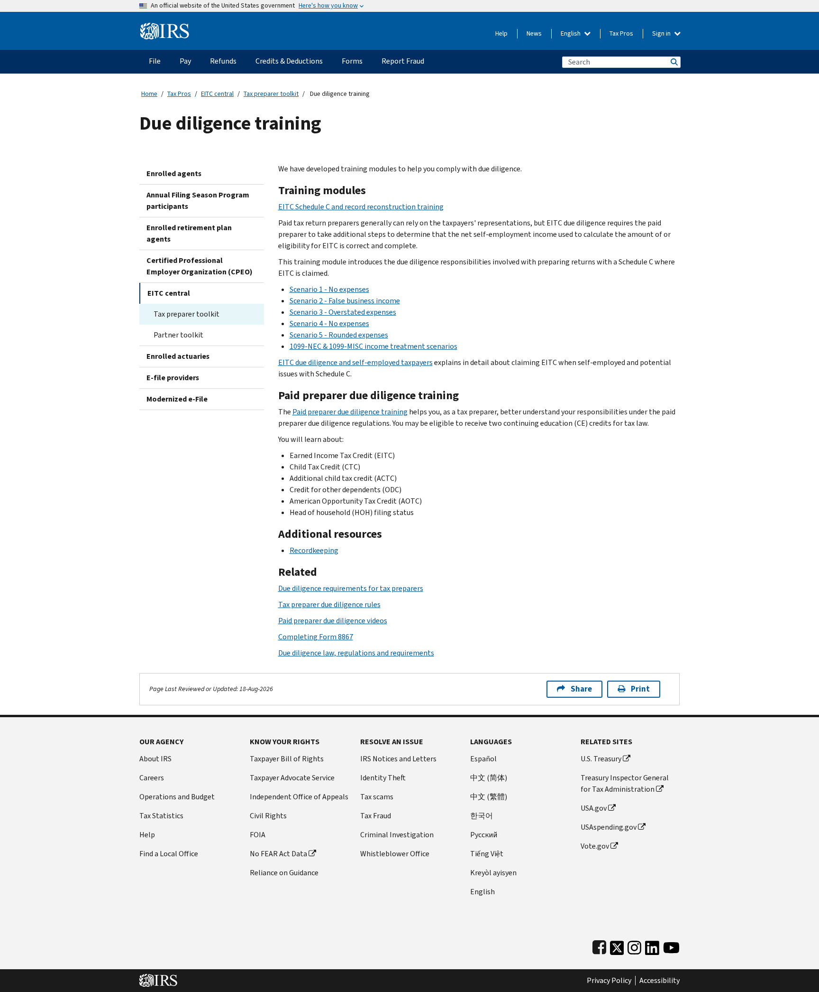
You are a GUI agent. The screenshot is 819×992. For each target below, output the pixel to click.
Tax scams (376, 797)
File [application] (155, 61)
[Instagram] (634, 945)
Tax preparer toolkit (271, 93)
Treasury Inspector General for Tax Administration (625, 783)
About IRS (155, 759)
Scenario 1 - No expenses (329, 289)
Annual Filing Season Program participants (197, 200)
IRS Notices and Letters (398, 759)
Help (501, 33)
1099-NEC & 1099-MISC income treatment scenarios (373, 346)
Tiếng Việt (486, 854)
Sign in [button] (662, 33)
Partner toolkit (178, 335)
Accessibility (659, 980)
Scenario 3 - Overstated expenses (343, 312)
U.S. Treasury (601, 759)
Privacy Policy (609, 980)
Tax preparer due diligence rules (329, 604)
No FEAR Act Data (278, 854)
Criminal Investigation (397, 835)
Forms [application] (352, 61)
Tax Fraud (375, 816)
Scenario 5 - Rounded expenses (339, 335)
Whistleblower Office (394, 854)
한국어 (481, 816)
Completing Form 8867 (315, 637)
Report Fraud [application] (403, 61)
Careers (151, 778)
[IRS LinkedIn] (652, 945)
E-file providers (172, 378)
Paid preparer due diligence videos (332, 621)
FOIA (257, 835)
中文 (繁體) (488, 797)
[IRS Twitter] (617, 945)
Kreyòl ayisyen (493, 873)
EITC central (217, 93)
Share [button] (581, 688)
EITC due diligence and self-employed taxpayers (355, 362)
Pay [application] (185, 61)
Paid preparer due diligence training (350, 412)
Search (673, 62)
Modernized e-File (177, 399)
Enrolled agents (173, 173)
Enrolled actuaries (177, 356)
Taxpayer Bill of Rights (287, 759)
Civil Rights (268, 816)
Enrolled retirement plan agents (189, 233)
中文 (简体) (488, 778)
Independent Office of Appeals (299, 797)
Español (483, 759)
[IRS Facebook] (599, 945)
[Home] (164, 27)
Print (640, 688)
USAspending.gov (609, 827)
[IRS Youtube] (671, 945)
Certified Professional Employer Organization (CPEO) (199, 266)
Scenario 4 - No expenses (329, 323)
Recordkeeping (314, 550)
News (534, 33)
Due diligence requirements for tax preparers (350, 588)
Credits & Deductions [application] (289, 61)
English (571, 33)
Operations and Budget (177, 797)
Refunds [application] (223, 61)
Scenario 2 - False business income (345, 301)
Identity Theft (383, 778)
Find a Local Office (168, 854)
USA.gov (594, 808)
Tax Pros (621, 33)
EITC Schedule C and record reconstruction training (361, 207)
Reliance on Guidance (284, 873)
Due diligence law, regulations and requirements (356, 653)
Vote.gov (595, 846)
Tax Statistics (161, 816)
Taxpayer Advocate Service (292, 778)
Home (149, 93)
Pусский (483, 835)
